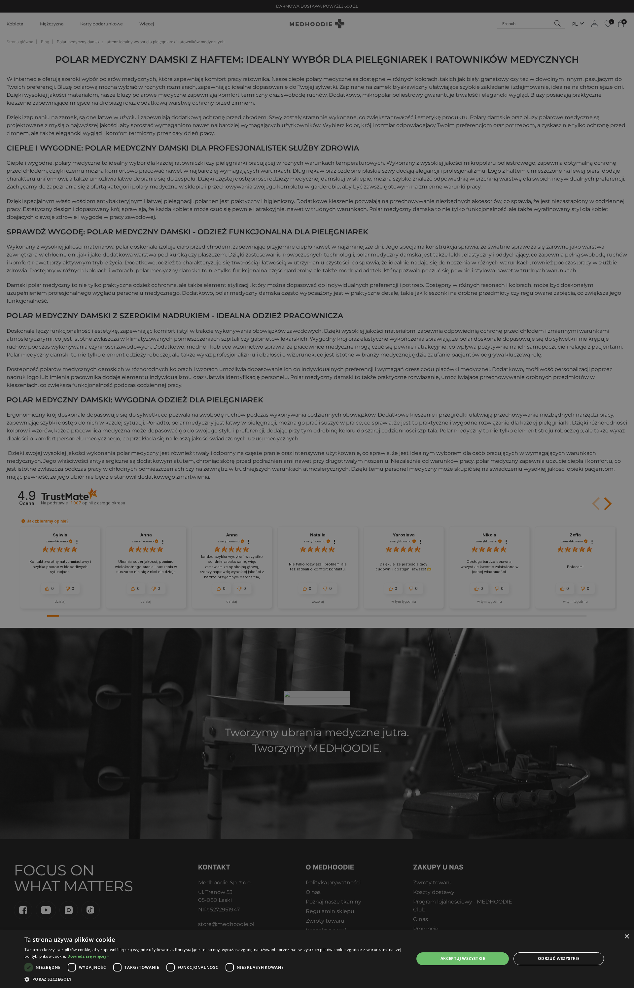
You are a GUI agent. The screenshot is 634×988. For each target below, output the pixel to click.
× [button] (626, 936)
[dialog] (317, 959)
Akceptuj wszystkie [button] (462, 958)
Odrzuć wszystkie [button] (559, 958)
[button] (213, 979)
